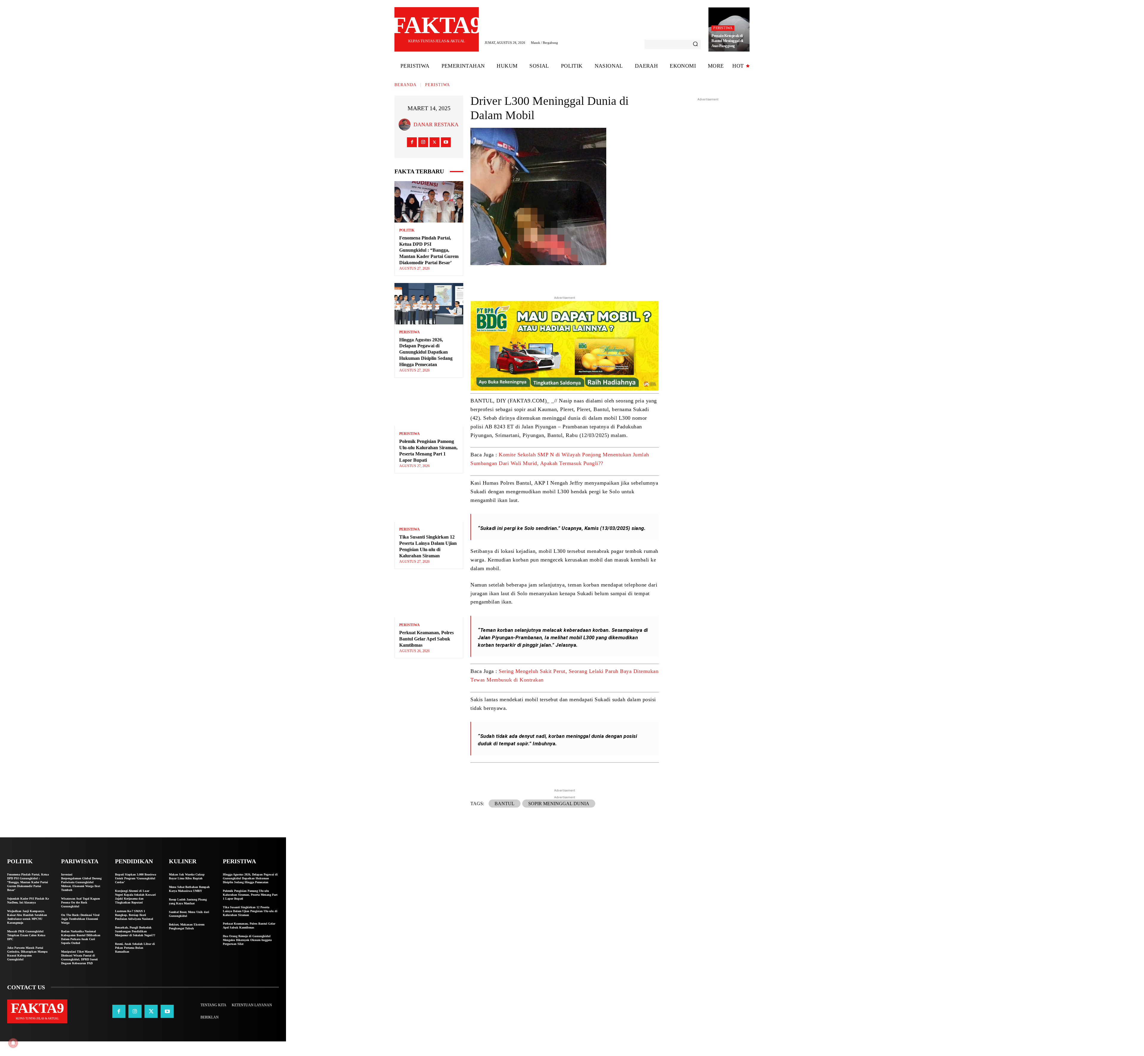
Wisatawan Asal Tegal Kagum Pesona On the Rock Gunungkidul (80, 902)
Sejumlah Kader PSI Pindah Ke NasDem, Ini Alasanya (28, 900)
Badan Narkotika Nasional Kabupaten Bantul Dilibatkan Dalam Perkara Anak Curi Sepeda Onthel (80, 937)
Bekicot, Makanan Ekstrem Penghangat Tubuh (186, 926)
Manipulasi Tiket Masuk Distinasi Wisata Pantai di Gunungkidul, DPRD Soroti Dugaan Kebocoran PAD (79, 957)
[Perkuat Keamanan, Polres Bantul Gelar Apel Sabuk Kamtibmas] (428, 597)
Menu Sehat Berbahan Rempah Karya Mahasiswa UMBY (189, 888)
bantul (505, 803)
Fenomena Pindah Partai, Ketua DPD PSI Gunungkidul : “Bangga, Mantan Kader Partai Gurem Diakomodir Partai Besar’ (428, 250)
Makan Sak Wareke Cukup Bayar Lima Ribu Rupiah (187, 876)
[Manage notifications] (13, 1043)
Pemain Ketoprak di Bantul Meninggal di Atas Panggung (727, 40)
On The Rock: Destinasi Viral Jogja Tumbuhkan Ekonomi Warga (80, 918)
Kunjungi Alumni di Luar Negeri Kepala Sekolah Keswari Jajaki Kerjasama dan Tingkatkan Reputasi (135, 896)
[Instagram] (423, 142)
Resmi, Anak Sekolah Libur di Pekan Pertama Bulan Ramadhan (135, 947)
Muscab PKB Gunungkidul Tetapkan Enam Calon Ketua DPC (26, 935)
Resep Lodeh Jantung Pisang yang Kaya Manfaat (188, 901)
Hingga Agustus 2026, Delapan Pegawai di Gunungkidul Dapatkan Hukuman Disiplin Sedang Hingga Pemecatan (426, 352)
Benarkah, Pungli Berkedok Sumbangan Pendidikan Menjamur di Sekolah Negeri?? (135, 931)
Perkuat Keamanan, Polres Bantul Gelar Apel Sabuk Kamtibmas (426, 639)
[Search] (695, 44)
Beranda (405, 85)
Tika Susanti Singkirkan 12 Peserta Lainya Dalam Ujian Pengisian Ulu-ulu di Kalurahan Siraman (250, 911)
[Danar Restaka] (406, 124)
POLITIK (406, 230)
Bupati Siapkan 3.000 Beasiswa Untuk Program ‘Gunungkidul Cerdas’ (135, 878)
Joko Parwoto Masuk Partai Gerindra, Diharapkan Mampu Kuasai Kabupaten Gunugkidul (27, 953)
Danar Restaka (436, 124)
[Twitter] (434, 142)
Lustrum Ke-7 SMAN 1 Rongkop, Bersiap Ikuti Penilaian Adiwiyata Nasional (134, 914)
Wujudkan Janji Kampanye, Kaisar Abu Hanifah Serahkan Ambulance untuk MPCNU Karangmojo (27, 916)
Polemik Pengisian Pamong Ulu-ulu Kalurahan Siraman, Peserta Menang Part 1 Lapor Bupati (250, 894)
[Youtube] (446, 142)
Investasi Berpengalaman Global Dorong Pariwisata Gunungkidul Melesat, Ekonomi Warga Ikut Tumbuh (81, 882)
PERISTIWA (723, 28)
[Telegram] (591, 279)
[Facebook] (412, 142)
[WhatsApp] (605, 279)
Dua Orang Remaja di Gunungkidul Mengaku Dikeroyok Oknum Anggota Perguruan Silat (247, 939)
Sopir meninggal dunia (558, 803)
